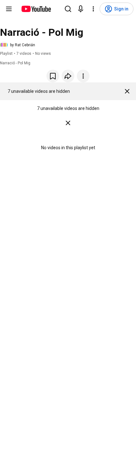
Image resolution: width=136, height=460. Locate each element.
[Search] (68, 9)
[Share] (68, 76)
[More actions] (83, 76)
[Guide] (9, 9)
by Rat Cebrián (22, 45)
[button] (17, 45)
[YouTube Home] (35, 9)
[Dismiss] (127, 91)
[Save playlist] (52, 76)
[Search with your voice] (80, 9)
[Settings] (93, 9)
